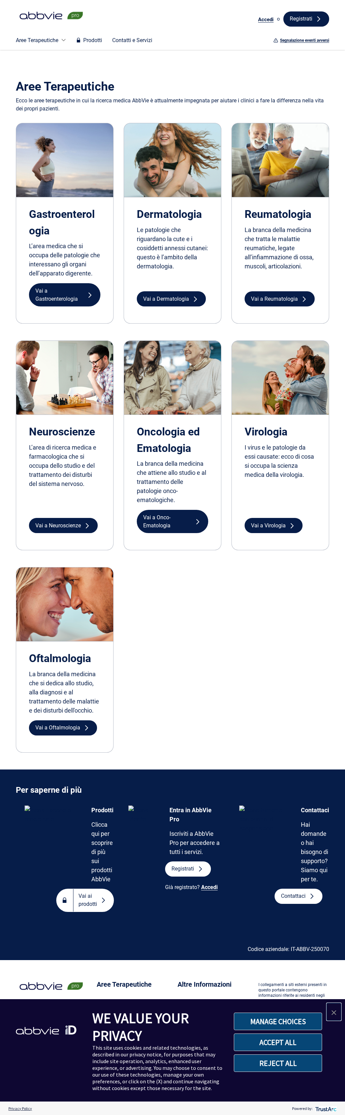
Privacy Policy (20, 1108)
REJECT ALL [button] (278, 1063)
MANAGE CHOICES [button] (278, 1021)
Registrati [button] (301, 18)
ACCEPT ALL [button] (277, 1042)
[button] (64, 294)
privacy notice (145, 1054)
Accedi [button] (266, 20)
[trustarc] (325, 1108)
